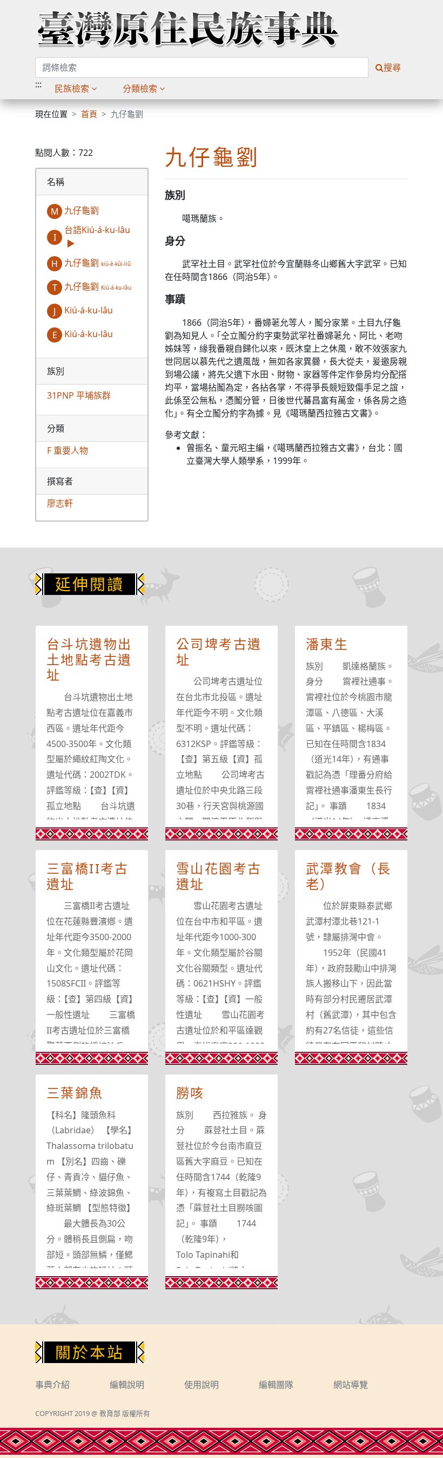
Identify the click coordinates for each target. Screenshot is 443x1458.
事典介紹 (52, 1385)
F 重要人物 (67, 450)
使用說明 (201, 1385)
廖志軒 (60, 503)
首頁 (89, 113)
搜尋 (392, 67)
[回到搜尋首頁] (187, 28)
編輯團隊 (276, 1385)
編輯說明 (127, 1385)
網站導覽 (350, 1385)
